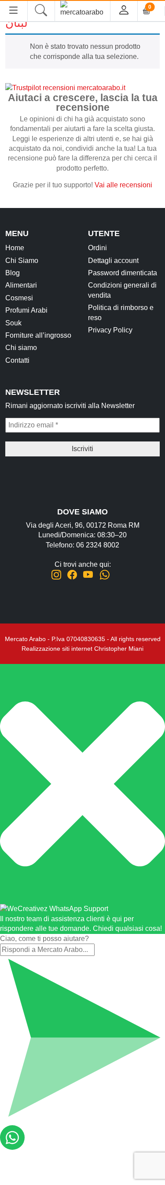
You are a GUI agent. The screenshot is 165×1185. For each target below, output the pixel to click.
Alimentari (21, 285)
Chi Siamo (21, 260)
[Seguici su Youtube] (88, 574)
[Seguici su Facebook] (72, 574)
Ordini (97, 248)
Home (14, 248)
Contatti (17, 360)
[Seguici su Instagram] (56, 574)
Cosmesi (19, 298)
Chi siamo (21, 347)
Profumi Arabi (26, 310)
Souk (13, 323)
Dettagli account (113, 260)
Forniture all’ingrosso (38, 335)
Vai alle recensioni (123, 185)
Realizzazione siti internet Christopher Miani (82, 648)
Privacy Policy (110, 330)
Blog (12, 273)
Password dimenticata (122, 273)
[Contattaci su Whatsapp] (104, 574)
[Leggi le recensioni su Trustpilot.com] (65, 87)
